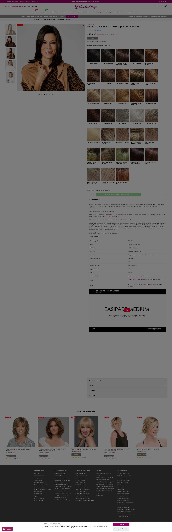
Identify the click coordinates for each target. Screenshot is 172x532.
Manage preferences (121, 529)
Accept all (121, 525)
